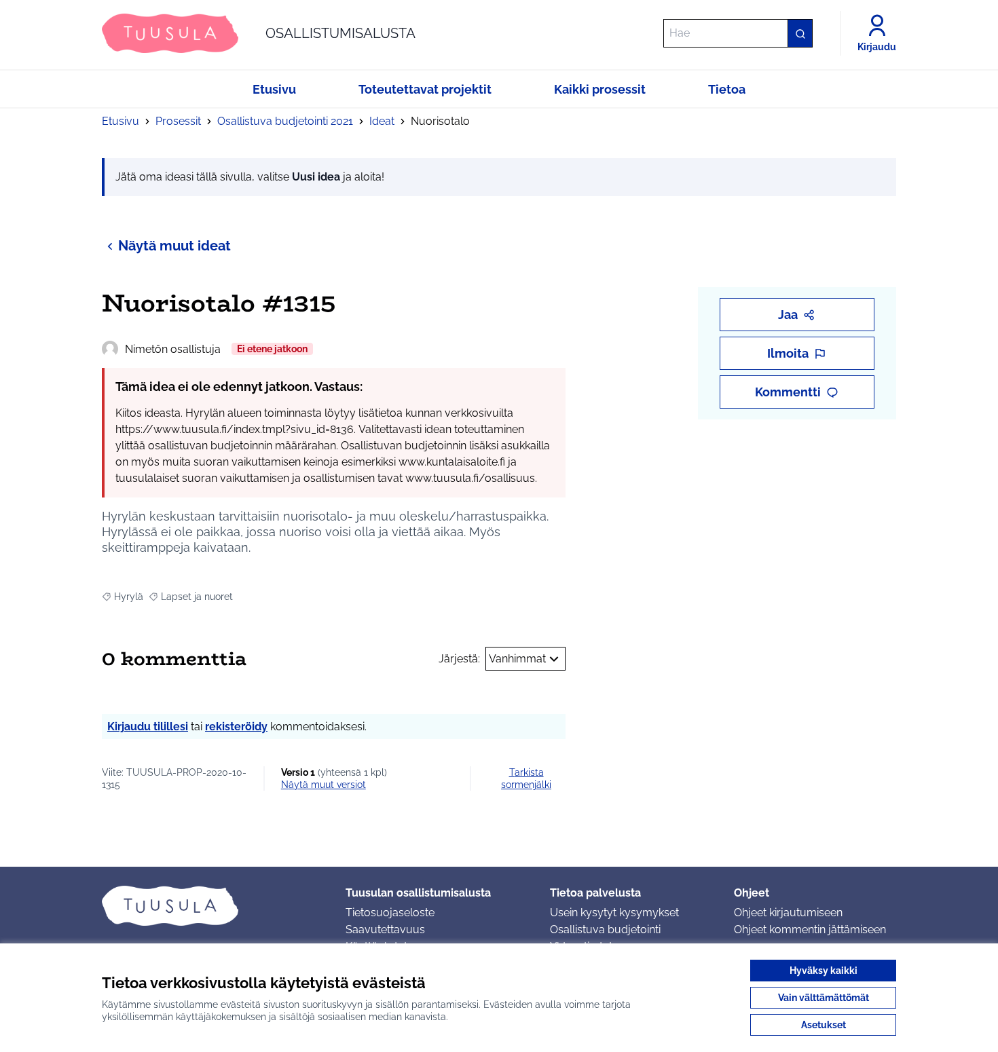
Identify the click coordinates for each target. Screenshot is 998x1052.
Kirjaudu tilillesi (147, 726)
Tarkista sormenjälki (526, 778)
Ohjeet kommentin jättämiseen (810, 929)
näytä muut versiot (323, 784)
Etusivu (120, 121)
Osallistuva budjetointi (605, 929)
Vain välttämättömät (823, 997)
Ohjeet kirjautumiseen (788, 912)
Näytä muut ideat (174, 246)
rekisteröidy (236, 726)
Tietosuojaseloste (390, 912)
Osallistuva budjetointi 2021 (285, 121)
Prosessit (178, 121)
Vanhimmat (517, 658)
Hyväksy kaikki (823, 970)
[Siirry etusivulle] (213, 905)
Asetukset (823, 1024)
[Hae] (800, 33)
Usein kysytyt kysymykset (614, 912)
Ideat (381, 121)
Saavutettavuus (385, 929)
